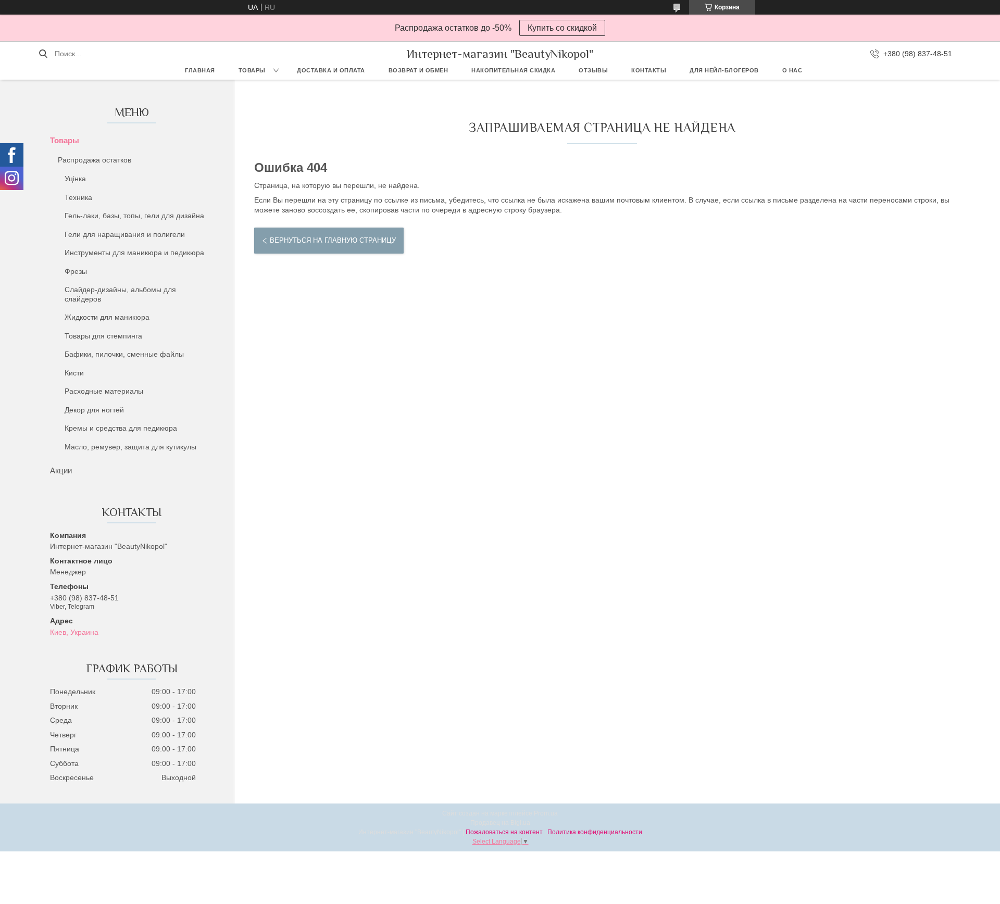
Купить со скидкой (562, 27)
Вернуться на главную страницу (333, 240)
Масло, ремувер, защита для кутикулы (130, 447)
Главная (200, 70)
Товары (252, 70)
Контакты (648, 70)
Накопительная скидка (513, 70)
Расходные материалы (104, 391)
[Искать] (43, 53)
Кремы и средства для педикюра (121, 428)
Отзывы (593, 70)
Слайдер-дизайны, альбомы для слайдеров (120, 294)
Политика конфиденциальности (594, 832)
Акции (61, 470)
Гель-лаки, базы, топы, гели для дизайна (134, 215)
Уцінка (75, 178)
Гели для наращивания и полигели (125, 234)
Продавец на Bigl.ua (500, 822)
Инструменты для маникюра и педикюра (134, 252)
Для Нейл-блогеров (724, 70)
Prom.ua (546, 813)
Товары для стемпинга (103, 336)
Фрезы (76, 271)
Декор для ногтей (94, 410)
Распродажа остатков (94, 160)
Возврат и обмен (418, 70)
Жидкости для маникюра (107, 317)
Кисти (74, 373)
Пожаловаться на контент (504, 832)
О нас (792, 70)
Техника (78, 197)
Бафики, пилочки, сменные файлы (124, 354)
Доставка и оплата (331, 70)
